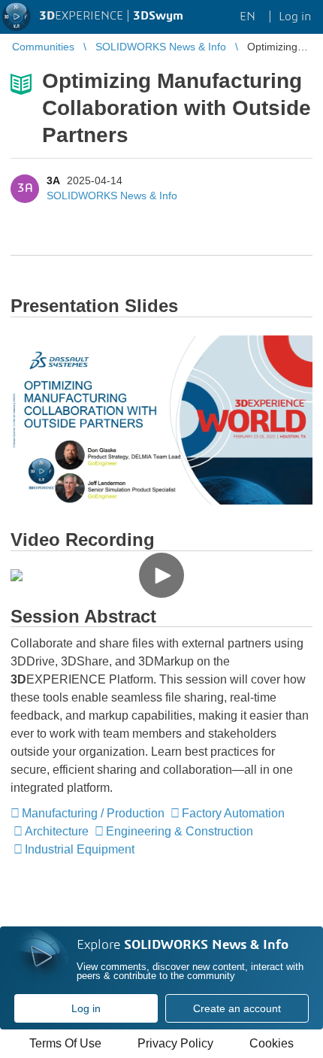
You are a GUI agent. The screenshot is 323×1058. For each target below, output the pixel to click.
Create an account (237, 1008)
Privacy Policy (175, 1043)
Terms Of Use (65, 1043)
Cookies (271, 1043)
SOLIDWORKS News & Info (112, 195)
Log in (86, 1008)
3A (53, 180)
